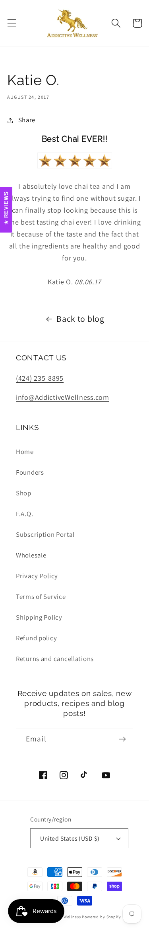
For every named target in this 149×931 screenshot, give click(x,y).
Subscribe (74, 524)
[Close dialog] (144, 394)
